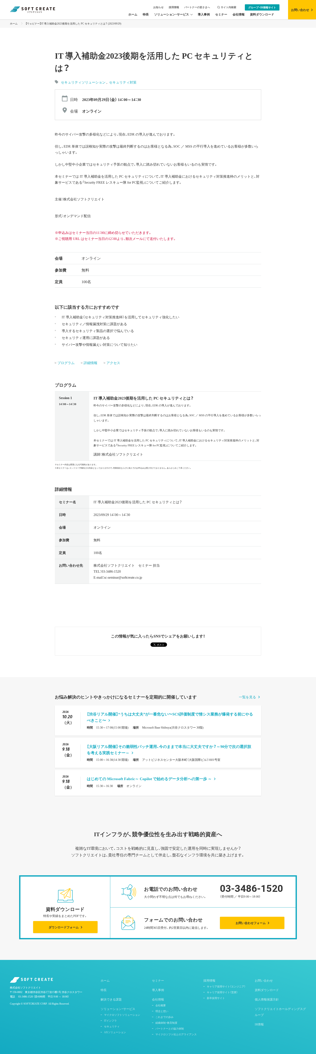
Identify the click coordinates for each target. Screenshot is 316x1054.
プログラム (66, 362)
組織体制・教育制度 (166, 1023)
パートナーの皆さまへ (197, 7)
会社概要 (160, 1005)
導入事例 (158, 990)
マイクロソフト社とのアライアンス (176, 1034)
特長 (104, 990)
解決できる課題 (111, 999)
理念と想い (161, 1011)
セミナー (158, 980)
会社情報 (158, 999)
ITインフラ (110, 1020)
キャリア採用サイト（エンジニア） (226, 986)
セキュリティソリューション (83, 82)
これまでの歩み (164, 1017)
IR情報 (259, 1024)
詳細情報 (90, 362)
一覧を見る (247, 696)
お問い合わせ (264, 980)
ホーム (14, 23)
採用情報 (174, 7)
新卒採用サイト (216, 998)
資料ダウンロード (267, 990)
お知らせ (158, 7)
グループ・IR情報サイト (262, 7)
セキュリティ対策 (123, 82)
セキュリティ (112, 1026)
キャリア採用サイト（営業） (222, 992)
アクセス (113, 362)
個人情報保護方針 (267, 999)
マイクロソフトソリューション (122, 1015)
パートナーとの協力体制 (169, 1028)
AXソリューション (115, 1032)
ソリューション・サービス (118, 1009)
